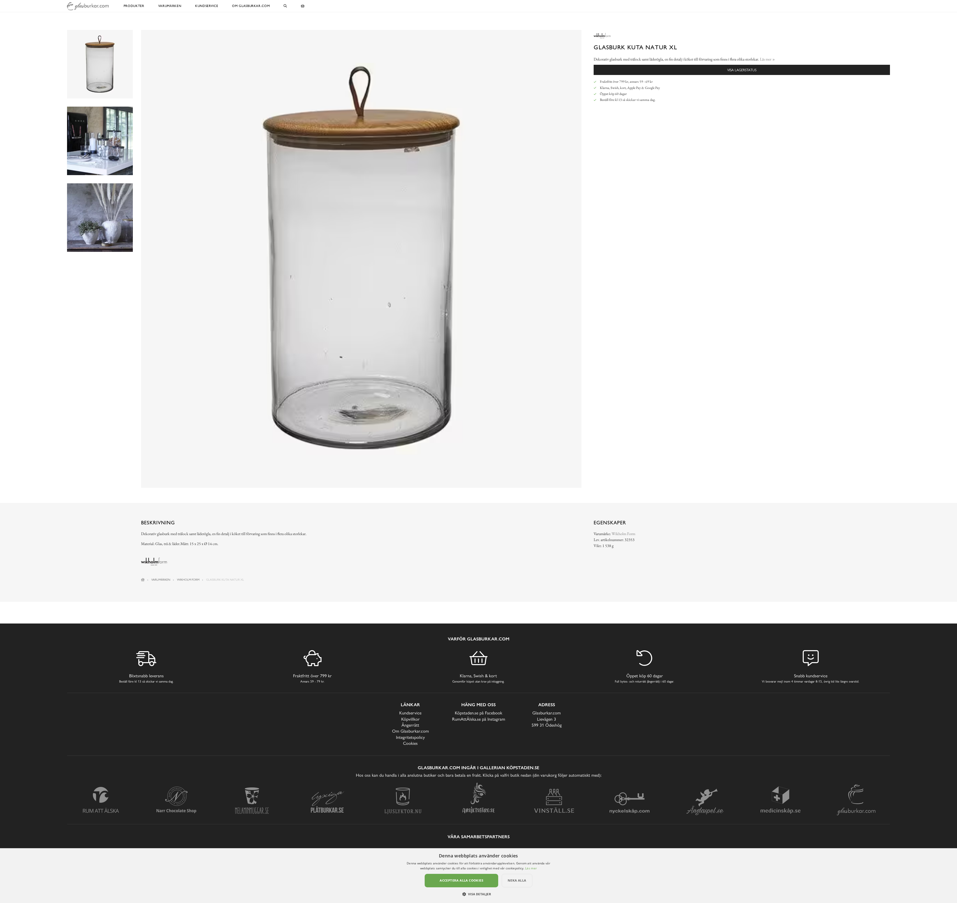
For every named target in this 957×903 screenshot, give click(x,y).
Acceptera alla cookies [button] (461, 880)
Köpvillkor (410, 719)
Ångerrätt (410, 725)
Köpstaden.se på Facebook (478, 712)
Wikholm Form (623, 533)
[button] (478, 894)
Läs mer (531, 868)
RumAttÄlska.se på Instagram (478, 719)
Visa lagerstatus (741, 70)
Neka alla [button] (517, 880)
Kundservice (206, 6)
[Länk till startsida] (143, 579)
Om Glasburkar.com (251, 6)
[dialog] (478, 875)
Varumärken (169, 6)
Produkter (134, 6)
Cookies (410, 743)
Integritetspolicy (410, 737)
